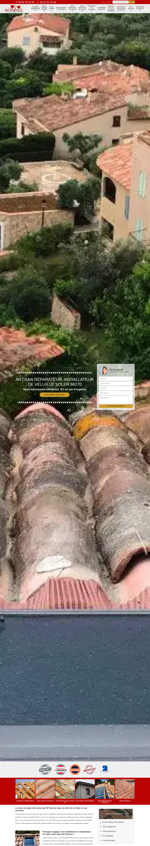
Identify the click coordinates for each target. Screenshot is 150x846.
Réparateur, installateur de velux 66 (121, 8)
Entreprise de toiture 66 (140, 8)
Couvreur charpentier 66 (35, 8)
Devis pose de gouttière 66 (91, 8)
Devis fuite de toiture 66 (44, 8)
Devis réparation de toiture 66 (72, 8)
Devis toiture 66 (51, 8)
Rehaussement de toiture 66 (61, 8)
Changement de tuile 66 (101, 8)
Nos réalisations (54, 395)
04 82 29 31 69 (26, 2)
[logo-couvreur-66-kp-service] (15, 8)
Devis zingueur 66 (131, 8)
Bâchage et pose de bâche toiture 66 (111, 8)
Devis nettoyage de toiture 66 (82, 8)
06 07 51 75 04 (47, 2)
